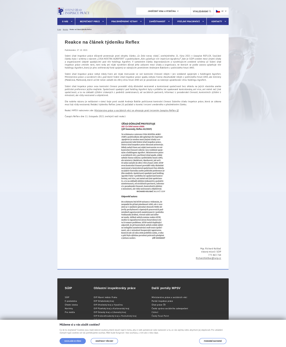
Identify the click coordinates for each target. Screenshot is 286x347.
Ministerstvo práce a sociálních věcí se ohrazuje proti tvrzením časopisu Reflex (135, 110)
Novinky (69, 308)
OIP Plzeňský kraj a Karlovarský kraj (111, 308)
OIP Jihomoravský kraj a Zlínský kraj (111, 319)
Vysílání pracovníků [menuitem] (188, 21)
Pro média (70, 312)
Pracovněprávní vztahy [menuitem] (124, 21)
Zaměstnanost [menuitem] (157, 21)
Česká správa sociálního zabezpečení (170, 308)
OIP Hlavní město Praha (105, 297)
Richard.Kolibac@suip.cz (208, 258)
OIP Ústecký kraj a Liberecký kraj (110, 312)
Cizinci (155, 312)
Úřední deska (71, 304)
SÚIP (67, 297)
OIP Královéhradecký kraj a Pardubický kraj (115, 316)
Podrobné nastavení (213, 341)
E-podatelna (71, 301)
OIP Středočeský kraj (104, 301)
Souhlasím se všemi (72, 341)
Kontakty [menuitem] (217, 21)
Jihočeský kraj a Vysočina (162, 11)
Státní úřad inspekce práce (73, 11)
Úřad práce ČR (159, 304)
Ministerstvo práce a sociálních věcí (169, 297)
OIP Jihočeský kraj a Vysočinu (108, 304)
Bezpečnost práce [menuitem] (90, 21)
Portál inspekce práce (162, 301)
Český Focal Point (160, 316)
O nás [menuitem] (65, 21)
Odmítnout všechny (104, 341)
